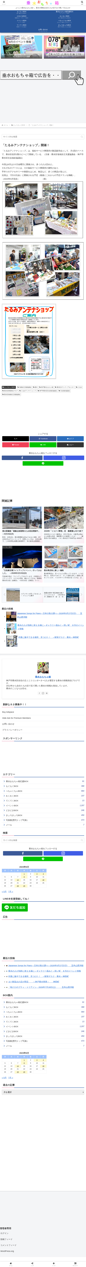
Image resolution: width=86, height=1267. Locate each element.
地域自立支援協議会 (25, 387)
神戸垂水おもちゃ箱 (47, 387)
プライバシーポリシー (12, 730)
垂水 (36, 387)
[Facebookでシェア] (14, 845)
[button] (82, 136)
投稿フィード (6, 1239)
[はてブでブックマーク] (33, 845)
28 (18, 886)
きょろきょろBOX (9, 387)
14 (18, 880)
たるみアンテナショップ (28, 391)
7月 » (10, 891)
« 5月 (4, 891)
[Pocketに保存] (52, 845)
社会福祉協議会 (65, 391)
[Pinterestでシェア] (24, 851)
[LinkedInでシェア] (43, 851)
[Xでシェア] (14, 838)
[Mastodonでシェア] (33, 838)
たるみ (80, 387)
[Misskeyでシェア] (71, 838)
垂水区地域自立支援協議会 (12, 394)
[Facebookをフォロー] (22, 458)
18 (43, 880)
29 (24, 886)
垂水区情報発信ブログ (11, 391)
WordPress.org (7, 1251)
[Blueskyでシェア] (52, 838)
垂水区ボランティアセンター (65, 387)
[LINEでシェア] (71, 845)
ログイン (4, 1233)
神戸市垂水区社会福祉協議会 (48, 391)
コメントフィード (8, 1245)
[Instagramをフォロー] (63, 458)
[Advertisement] (43, 104)
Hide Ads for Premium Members (16, 718)
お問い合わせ (8, 724)
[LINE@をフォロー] (43, 463)
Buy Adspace (8, 712)
